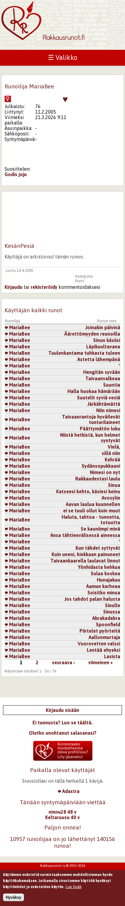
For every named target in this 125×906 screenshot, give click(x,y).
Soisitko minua (103, 592)
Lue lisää (73, 886)
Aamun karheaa (103, 586)
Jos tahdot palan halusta (92, 599)
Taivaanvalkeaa (102, 378)
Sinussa (111, 611)
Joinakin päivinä (102, 327)
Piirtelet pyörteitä (99, 631)
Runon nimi (107, 321)
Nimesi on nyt (105, 472)
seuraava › (63, 662)
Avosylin (111, 498)
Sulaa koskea (105, 573)
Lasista (112, 656)
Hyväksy (13, 897)
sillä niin (111, 453)
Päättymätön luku (100, 428)
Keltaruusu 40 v (62, 817)
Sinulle (112, 605)
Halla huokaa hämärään (93, 391)
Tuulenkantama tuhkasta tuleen (84, 353)
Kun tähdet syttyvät (98, 548)
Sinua (114, 485)
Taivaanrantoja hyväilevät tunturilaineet (91, 419)
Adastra (70, 791)
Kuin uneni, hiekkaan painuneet (86, 554)
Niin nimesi (108, 410)
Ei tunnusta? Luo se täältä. (62, 722)
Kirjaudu (13, 287)
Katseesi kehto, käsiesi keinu (88, 491)
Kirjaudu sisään (62, 710)
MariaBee (19, 327)
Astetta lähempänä (98, 359)
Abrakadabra (106, 618)
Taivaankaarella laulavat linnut (85, 560)
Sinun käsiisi (106, 340)
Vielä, (114, 447)
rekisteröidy (44, 287)
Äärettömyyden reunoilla (92, 334)
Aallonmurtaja (104, 637)
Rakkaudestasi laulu (97, 478)
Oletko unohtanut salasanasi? (62, 733)
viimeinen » (100, 662)
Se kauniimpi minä (100, 529)
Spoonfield (108, 624)
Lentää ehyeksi (103, 650)
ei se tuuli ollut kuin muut (91, 510)
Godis (11, 174)
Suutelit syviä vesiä (98, 397)
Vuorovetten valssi (99, 643)
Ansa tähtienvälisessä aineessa (85, 535)
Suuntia (111, 385)
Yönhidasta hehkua (99, 567)
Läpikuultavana (103, 346)
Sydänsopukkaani (101, 466)
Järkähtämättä (103, 404)
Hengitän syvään (101, 372)
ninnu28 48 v (62, 812)
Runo (79, 281)
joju (23, 174)
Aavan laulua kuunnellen (93, 504)
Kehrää (112, 459)
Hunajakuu (108, 580)
